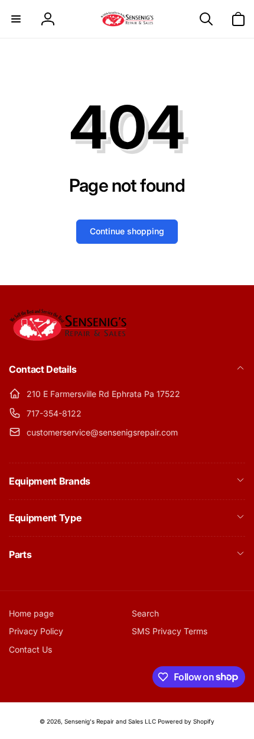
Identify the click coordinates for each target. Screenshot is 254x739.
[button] (16, 19)
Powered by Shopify (186, 721)
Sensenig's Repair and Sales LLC (110, 721)
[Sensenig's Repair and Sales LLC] (68, 338)
